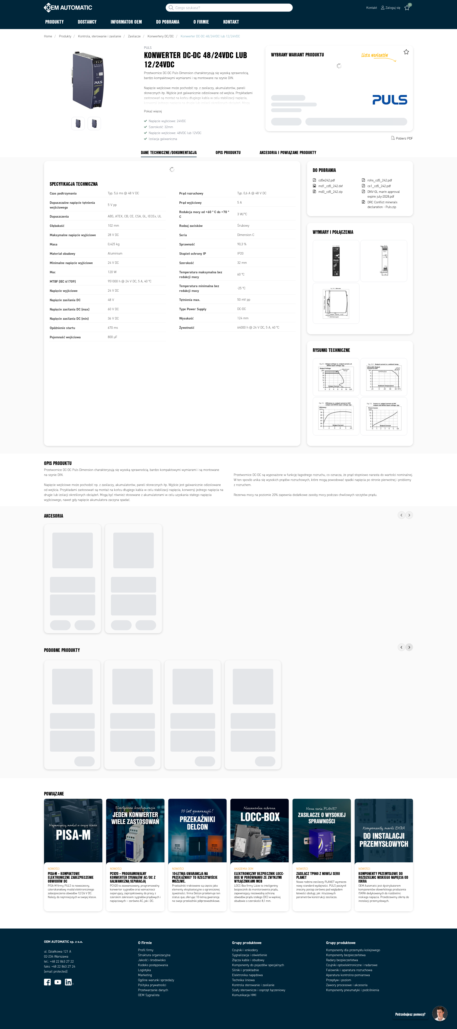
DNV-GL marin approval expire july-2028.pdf (384, 194)
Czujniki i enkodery (245, 950)
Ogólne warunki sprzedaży (156, 980)
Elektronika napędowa (247, 975)
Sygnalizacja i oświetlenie (249, 955)
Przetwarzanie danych (153, 990)
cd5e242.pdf (326, 180)
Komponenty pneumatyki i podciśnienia (352, 990)
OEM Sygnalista (148, 995)
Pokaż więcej (153, 111)
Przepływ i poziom (338, 980)
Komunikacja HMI (244, 995)
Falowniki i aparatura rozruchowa (349, 970)
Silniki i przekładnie (245, 970)
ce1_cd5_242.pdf (379, 186)
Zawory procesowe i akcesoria (347, 985)
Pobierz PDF (404, 138)
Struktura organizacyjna (154, 955)
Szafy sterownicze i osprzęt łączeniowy (258, 990)
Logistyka (144, 970)
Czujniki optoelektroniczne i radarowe (352, 965)
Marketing (145, 975)
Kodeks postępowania (153, 965)
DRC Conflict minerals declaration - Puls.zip (382, 204)
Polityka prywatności (152, 985)
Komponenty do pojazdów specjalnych (258, 965)
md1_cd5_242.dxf (330, 186)
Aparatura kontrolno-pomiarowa (348, 975)
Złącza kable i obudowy (248, 960)
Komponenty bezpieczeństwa (346, 955)
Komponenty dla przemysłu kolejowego (353, 950)
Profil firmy (145, 950)
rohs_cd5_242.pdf (380, 180)
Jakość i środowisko (152, 960)
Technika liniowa (243, 980)
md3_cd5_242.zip (330, 192)
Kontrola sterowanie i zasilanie (253, 985)
